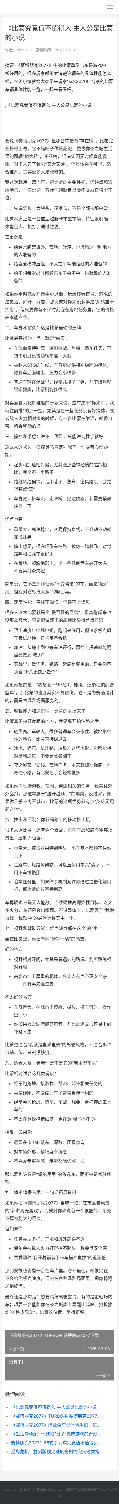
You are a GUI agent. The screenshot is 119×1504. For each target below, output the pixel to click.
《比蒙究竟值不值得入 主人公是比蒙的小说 (54, 1407)
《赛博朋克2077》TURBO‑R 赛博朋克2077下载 (57, 1416)
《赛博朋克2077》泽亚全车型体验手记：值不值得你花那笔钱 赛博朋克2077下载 (57, 1425)
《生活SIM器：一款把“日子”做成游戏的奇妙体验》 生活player (57, 1434)
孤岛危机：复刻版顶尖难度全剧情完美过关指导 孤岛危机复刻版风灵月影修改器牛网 (57, 1451)
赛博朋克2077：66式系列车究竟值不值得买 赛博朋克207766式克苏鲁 (57, 1442)
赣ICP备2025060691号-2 (85, 1489)
